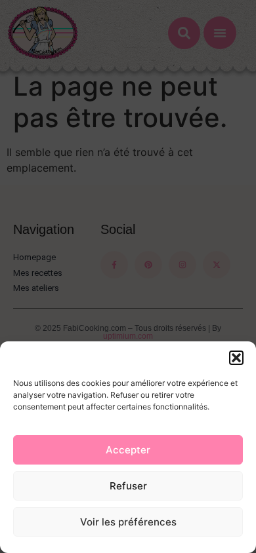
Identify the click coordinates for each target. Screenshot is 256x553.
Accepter (128, 450)
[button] (236, 357)
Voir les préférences (128, 522)
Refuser (128, 486)
